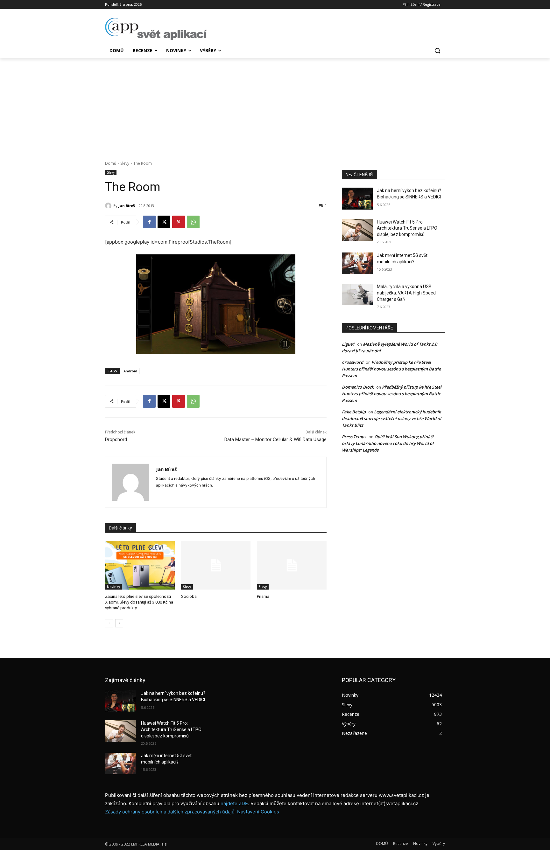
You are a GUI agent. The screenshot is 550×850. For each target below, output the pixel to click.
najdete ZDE (234, 803)
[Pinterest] (178, 222)
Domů (110, 163)
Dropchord (116, 439)
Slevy (124, 163)
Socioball (190, 596)
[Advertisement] (275, 105)
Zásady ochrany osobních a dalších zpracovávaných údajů (170, 812)
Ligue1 (348, 344)
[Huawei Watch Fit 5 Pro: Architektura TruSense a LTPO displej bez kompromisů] (357, 230)
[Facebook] (149, 222)
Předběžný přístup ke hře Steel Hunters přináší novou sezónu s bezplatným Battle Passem (391, 368)
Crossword (352, 362)
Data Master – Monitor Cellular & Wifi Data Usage (275, 439)
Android (130, 371)
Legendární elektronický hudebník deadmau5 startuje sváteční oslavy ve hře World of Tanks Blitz (391, 418)
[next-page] (119, 623)
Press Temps (354, 436)
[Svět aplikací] (156, 29)
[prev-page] (109, 623)
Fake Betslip (354, 412)
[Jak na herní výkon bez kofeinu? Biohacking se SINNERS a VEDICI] (357, 198)
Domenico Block (358, 387)
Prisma (263, 596)
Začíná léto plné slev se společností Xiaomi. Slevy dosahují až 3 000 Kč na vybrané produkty (139, 602)
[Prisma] (292, 565)
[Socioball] (216, 565)
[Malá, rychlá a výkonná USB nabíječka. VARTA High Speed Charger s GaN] (357, 294)
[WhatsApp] (193, 222)
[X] (164, 222)
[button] (437, 50)
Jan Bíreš (126, 205)
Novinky (113, 586)
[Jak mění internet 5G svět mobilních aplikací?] (357, 263)
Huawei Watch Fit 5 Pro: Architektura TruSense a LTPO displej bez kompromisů (407, 228)
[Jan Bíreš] (109, 206)
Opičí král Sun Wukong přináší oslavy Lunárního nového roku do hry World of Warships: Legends (388, 443)
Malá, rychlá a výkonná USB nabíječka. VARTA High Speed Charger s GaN (406, 292)
